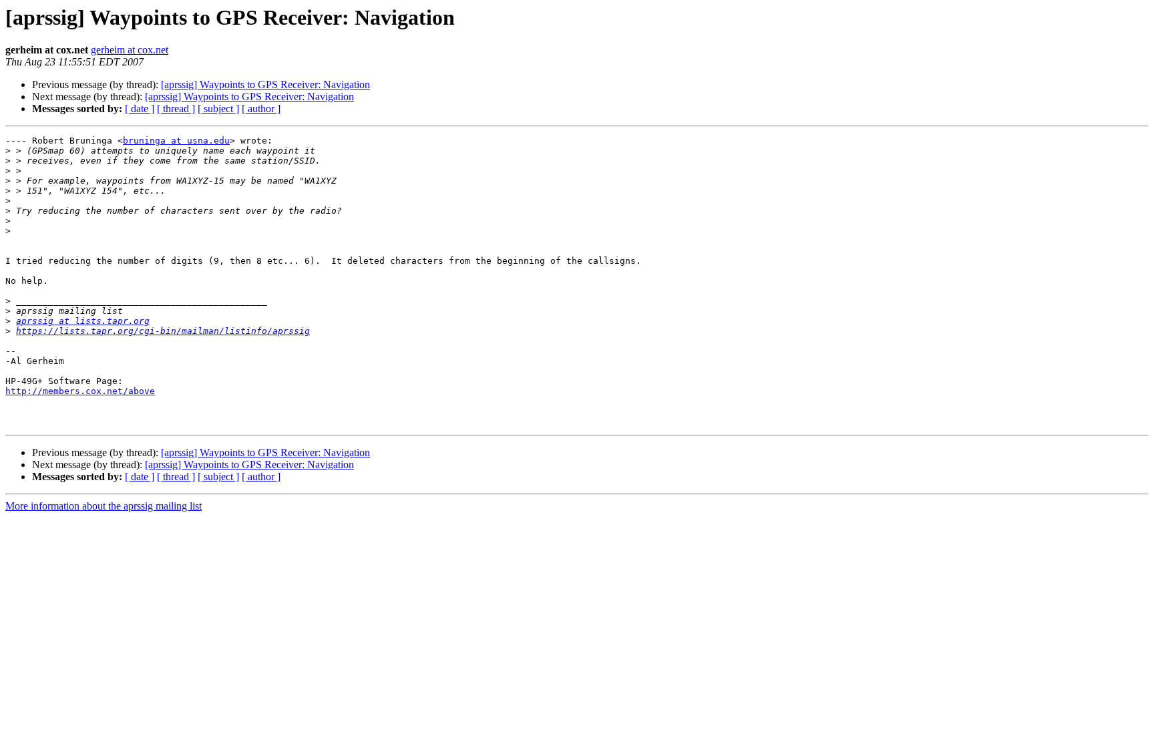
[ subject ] (218, 108)
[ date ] (139, 108)
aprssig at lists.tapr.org (83, 321)
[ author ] (261, 108)
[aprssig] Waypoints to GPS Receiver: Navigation (265, 84)
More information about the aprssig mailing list (103, 506)
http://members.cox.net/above (80, 391)
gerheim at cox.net (129, 49)
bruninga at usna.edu (176, 141)
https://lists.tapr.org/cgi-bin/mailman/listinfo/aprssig (163, 331)
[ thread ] (176, 108)
